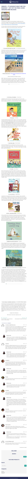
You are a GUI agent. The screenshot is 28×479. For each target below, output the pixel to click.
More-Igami (12, 117)
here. (4, 282)
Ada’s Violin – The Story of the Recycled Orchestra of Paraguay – (12, 267)
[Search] (25, 466)
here (12, 281)
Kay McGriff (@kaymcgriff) (9, 441)
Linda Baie (7, 343)
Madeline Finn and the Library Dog (12, 241)
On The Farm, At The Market (12, 97)
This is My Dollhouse (11, 194)
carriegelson (7, 360)
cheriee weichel (7, 424)
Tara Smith (7, 409)
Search (25, 456)
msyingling (7, 390)
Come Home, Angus (12, 143)
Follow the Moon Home (6, 73)
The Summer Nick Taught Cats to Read (9, 48)
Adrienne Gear (8, 335)
